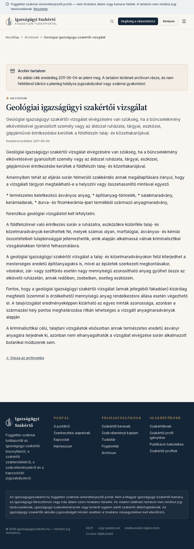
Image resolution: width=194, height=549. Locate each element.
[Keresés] (112, 21)
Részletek (41, 9)
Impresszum (63, 446)
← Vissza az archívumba (25, 358)
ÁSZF (89, 528)
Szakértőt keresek (116, 426)
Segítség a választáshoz (138, 21)
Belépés (169, 21)
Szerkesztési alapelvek (72, 433)
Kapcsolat (61, 439)
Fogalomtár (110, 446)
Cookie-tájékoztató (99, 534)
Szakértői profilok (163, 451)
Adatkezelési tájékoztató (142, 528)
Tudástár (108, 439)
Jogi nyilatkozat (109, 528)
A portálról (62, 426)
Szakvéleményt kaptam (120, 433)
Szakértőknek (161, 426)
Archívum (32, 37)
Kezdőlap (12, 37)
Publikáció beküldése (167, 444)
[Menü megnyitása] (184, 21)
